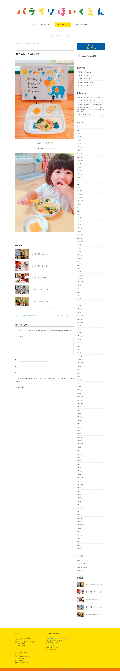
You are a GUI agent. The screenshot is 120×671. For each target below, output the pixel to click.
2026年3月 (80, 143)
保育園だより (80, 570)
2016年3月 (80, 548)
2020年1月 (80, 393)
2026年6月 (80, 133)
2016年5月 (80, 541)
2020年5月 (80, 380)
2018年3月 (80, 467)
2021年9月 (80, 326)
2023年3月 (80, 265)
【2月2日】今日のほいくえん (85, 107)
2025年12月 (80, 153)
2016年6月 (80, 538)
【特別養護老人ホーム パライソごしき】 (57, 638)
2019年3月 (80, 427)
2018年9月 (80, 447)
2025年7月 (80, 170)
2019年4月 (80, 423)
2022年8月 (80, 288)
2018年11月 (80, 440)
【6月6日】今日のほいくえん (85, 104)
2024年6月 (80, 214)
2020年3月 (80, 386)
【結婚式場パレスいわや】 (53, 646)
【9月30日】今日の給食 (33, 43)
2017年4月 (80, 504)
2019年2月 (80, 430)
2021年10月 (80, 322)
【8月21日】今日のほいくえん (39, 266)
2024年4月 (80, 221)
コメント (19, 336)
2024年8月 (80, 207)
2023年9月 (80, 245)
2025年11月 (80, 157)
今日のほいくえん (65, 35)
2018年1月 (80, 474)
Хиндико (98, 101)
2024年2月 (80, 228)
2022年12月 (80, 275)
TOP (34, 24)
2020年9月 (80, 366)
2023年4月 (80, 261)
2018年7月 (80, 454)
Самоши (97, 104)
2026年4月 (80, 140)
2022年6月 (80, 295)
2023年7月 (80, 251)
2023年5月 (80, 258)
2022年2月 (80, 309)
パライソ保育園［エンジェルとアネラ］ (54, 669)
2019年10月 (80, 403)
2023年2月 (80, 268)
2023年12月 (80, 234)
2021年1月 (80, 353)
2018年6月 (80, 457)
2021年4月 (80, 342)
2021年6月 (80, 336)
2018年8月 (80, 450)
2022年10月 (80, 282)
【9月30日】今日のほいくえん (28, 315)
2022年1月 (80, 312)
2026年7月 (80, 130)
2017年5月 (80, 501)
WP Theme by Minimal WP (69, 669)
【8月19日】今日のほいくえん (39, 289)
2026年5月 (80, 137)
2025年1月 (80, 191)
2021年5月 (80, 339)
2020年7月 (80, 373)
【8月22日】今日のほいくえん (39, 254)
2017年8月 (80, 491)
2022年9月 (80, 285)
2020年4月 (80, 383)
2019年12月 (80, 396)
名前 (17, 360)
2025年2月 (80, 187)
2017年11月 (80, 481)
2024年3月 (80, 224)
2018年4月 (80, 464)
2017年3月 (80, 508)
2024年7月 (80, 211)
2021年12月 (80, 315)
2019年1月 (80, 434)
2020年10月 (80, 363)
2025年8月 (80, 167)
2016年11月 (80, 521)
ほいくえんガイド (46, 24)
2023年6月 (80, 255)
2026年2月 (80, 147)
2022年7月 (80, 292)
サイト (17, 372)
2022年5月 (80, 299)
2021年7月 (80, 332)
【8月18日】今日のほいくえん (39, 301)
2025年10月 (80, 160)
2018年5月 (80, 461)
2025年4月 (80, 180)
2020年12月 (80, 356)
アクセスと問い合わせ (80, 24)
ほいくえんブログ (63, 24)
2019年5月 (80, 420)
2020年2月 (80, 390)
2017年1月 (80, 515)
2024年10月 (80, 201)
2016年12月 (80, 518)
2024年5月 (80, 218)
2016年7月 (80, 535)
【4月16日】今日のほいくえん (85, 97)
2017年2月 (80, 511)
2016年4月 (80, 545)
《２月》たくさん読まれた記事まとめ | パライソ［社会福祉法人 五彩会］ (91, 109)
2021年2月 (80, 349)
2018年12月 (80, 437)
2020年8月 (80, 369)
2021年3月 (80, 346)
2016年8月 (80, 531)
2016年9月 (80, 528)
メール (18, 366)
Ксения (99, 115)
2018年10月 (80, 444)
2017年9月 (80, 488)
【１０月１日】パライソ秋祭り (60, 315)
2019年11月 (80, 400)
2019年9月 (80, 407)
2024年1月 (80, 231)
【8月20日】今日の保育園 (38, 278)
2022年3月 (80, 305)
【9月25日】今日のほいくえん (86, 115)
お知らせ (79, 560)
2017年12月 (80, 477)
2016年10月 (80, 525)
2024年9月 (80, 204)
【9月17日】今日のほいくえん (85, 101)
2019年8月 (80, 410)
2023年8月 (80, 248)
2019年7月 (80, 413)
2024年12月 (80, 194)
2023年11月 (80, 238)
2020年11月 (80, 359)
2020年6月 (80, 376)
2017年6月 (80, 498)
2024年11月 (80, 197)
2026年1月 (80, 150)
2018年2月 (80, 471)
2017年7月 (80, 494)
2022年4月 (80, 302)
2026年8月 (80, 126)
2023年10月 (80, 241)
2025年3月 (80, 184)
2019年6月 (80, 417)
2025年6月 (80, 174)
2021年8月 (80, 329)
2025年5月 (80, 177)
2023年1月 (80, 272)
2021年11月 (80, 319)
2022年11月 (80, 278)
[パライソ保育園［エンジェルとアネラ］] (60, 8)
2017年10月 (80, 484)
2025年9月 (80, 164)
